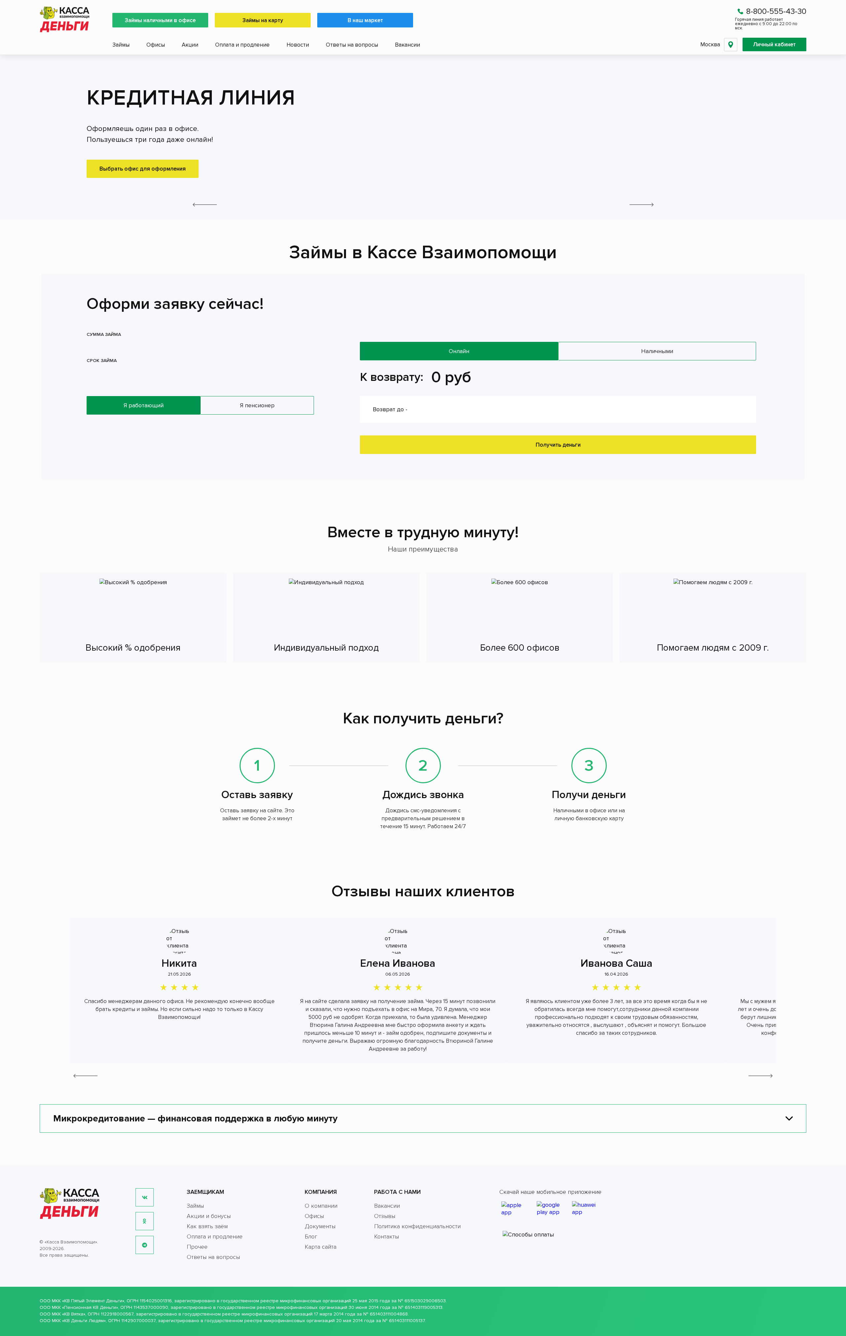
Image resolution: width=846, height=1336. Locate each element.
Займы (121, 44)
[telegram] (144, 1245)
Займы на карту (263, 20)
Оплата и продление (242, 44)
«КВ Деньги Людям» (84, 1320)
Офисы (155, 44)
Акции (190, 44)
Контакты (386, 1236)
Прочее (197, 1246)
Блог (311, 1236)
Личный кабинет (774, 44)
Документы (320, 1226)
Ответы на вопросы (352, 44)
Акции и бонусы (209, 1216)
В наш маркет (365, 20)
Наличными (657, 351)
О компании (321, 1205)
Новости (298, 44)
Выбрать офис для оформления (142, 168)
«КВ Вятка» (73, 1314)
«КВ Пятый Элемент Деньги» (93, 1301)
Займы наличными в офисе (160, 20)
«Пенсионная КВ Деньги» (90, 1307)
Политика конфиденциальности (417, 1226)
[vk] (144, 1197)
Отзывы (384, 1216)
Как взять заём (207, 1226)
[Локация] (730, 44)
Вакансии (407, 44)
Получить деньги (558, 444)
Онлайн (459, 351)
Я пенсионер (257, 405)
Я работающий (144, 405)
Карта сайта (320, 1246)
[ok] (144, 1221)
